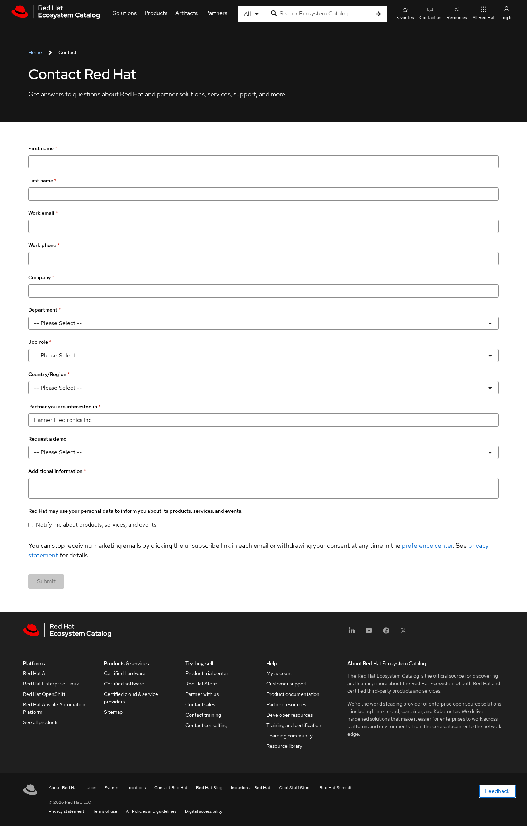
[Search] (378, 14)
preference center (427, 545)
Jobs (91, 788)
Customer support (286, 683)
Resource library (284, 746)
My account (279, 673)
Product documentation (292, 694)
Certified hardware (125, 673)
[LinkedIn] (351, 633)
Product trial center (206, 673)
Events (111, 788)
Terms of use (105, 811)
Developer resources (289, 715)
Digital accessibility (203, 811)
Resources (457, 17)
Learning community (289, 735)
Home (35, 52)
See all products (40, 722)
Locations (136, 788)
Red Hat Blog (209, 788)
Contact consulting (206, 725)
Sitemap (113, 712)
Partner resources (286, 704)
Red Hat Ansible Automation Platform (54, 708)
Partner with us (202, 694)
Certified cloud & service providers (131, 698)
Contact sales (200, 704)
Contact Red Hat (170, 788)
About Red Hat (63, 788)
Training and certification (293, 725)
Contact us (430, 17)
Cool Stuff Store (295, 788)
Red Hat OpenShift (44, 694)
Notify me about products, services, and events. (97, 524)
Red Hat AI (35, 673)
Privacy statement (66, 811)
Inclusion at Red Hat (250, 788)
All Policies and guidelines (151, 811)
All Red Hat (484, 17)
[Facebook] (386, 633)
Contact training (203, 715)
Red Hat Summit (335, 788)
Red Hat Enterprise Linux (51, 683)
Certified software (124, 683)
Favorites (405, 17)
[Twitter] (403, 633)
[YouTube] (369, 633)
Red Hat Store (201, 683)
